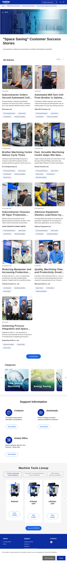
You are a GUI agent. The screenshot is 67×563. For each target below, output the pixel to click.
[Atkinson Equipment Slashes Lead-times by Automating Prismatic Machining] (50, 194)
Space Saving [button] (22, 113)
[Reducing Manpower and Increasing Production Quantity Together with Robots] (17, 252)
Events (4, 544)
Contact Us (26, 544)
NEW (8, 481)
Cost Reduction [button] (7, 116)
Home (3, 6)
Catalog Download (28, 541)
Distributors (26, 546)
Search (60, 2)
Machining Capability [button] (20, 116)
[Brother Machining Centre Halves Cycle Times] (17, 134)
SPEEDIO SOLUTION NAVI (13, 6)
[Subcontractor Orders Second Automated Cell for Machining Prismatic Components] (17, 77)
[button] (64, 498)
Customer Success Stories (28, 6)
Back (6, 12)
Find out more (49, 558)
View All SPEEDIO (33, 528)
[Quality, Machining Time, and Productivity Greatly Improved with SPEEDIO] (50, 252)
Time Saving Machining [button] (9, 113)
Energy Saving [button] (7, 177)
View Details (12, 426)
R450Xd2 (14, 501)
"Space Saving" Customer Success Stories (47, 6)
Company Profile (7, 541)
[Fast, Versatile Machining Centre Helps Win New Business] (50, 134)
